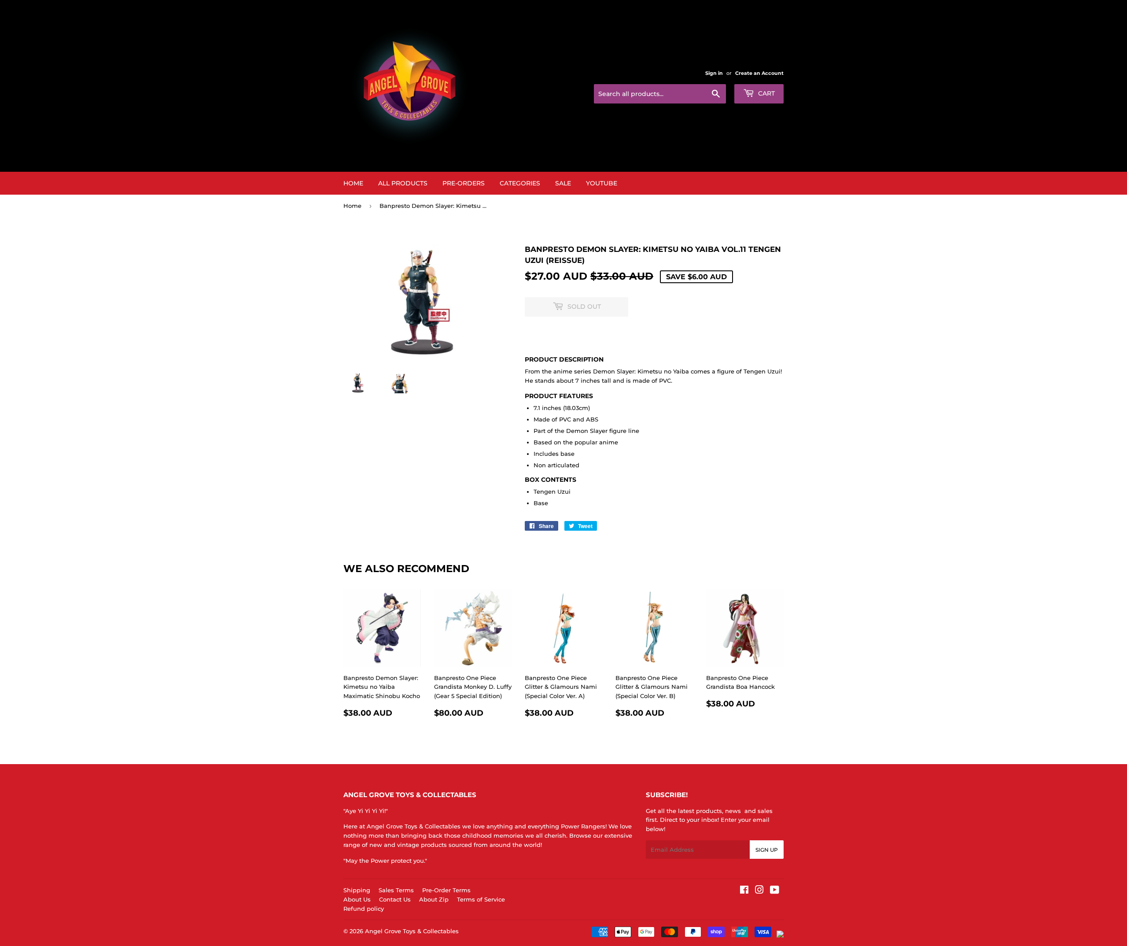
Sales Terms (396, 890)
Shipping (356, 890)
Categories (520, 183)
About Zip (434, 899)
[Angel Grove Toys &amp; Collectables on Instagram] (759, 890)
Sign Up (766, 849)
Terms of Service (481, 899)
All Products (402, 183)
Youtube (601, 183)
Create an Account (759, 73)
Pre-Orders (463, 183)
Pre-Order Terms (446, 890)
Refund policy (363, 908)
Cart (765, 93)
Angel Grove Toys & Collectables (412, 931)
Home (353, 183)
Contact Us (395, 899)
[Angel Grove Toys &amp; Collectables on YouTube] (774, 890)
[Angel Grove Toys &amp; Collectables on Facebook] (744, 890)
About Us (357, 899)
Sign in (714, 73)
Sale (563, 183)
